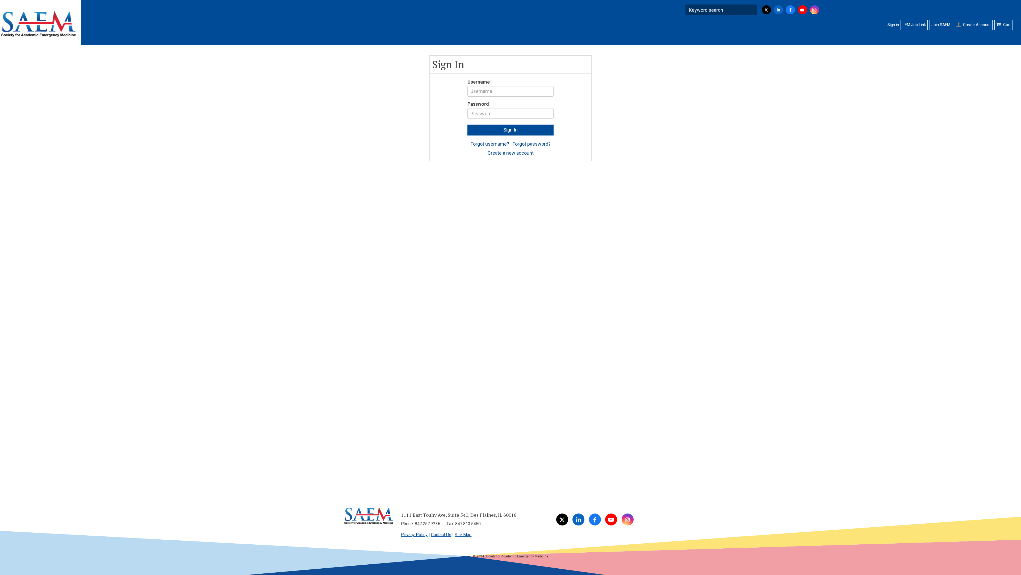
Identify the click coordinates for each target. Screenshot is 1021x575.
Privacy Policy (414, 534)
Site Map (463, 534)
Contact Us (441, 534)
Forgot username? (490, 144)
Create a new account (511, 153)
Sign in (893, 24)
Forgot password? (532, 144)
